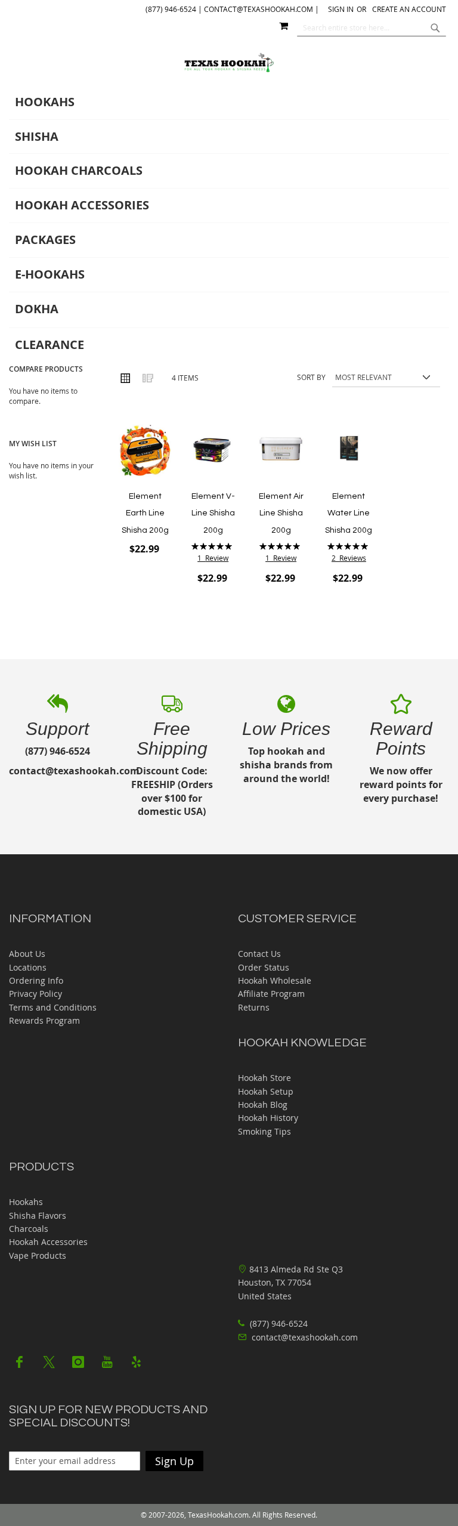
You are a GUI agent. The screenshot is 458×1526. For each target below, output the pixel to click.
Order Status (263, 967)
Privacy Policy (35, 993)
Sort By (311, 377)
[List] (147, 377)
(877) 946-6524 (277, 1323)
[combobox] (371, 27)
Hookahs (26, 1201)
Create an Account (409, 9)
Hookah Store (264, 1077)
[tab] (229, 223)
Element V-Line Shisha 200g (213, 513)
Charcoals (28, 1228)
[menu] (229, 223)
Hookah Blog (262, 1104)
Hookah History (268, 1117)
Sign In (341, 9)
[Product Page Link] (145, 451)
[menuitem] (229, 102)
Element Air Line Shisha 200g (281, 513)
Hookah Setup (265, 1091)
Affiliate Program (271, 993)
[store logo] (229, 62)
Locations (28, 967)
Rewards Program (44, 1020)
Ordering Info (36, 980)
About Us (27, 953)
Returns (254, 1007)
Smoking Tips (264, 1131)
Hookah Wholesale (274, 980)
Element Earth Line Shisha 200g (145, 513)
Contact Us (259, 953)
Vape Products (37, 1255)
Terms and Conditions (53, 1007)
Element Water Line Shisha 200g (348, 513)
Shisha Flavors (37, 1215)
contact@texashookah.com (305, 1337)
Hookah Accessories (48, 1241)
